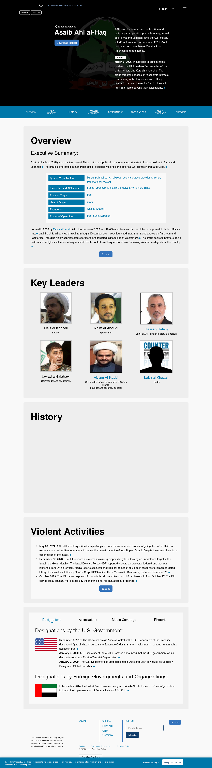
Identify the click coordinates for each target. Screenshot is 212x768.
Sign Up (36, 12)
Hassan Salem (156, 328)
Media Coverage (160, 112)
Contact (82, 746)
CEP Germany (107, 733)
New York (107, 725)
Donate (24, 12)
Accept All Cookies (172, 762)
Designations (115, 112)
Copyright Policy (123, 746)
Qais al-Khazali (62, 229)
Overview (31, 112)
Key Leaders (51, 112)
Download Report (67, 42)
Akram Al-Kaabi (106, 377)
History (73, 112)
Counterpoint (64, 5)
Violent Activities (93, 112)
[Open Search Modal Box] (41, 5)
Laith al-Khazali (156, 377)
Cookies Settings (91, 757)
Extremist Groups (67, 26)
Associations (138, 112)
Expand (106, 254)
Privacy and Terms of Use (101, 746)
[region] (106, 762)
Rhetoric (181, 112)
